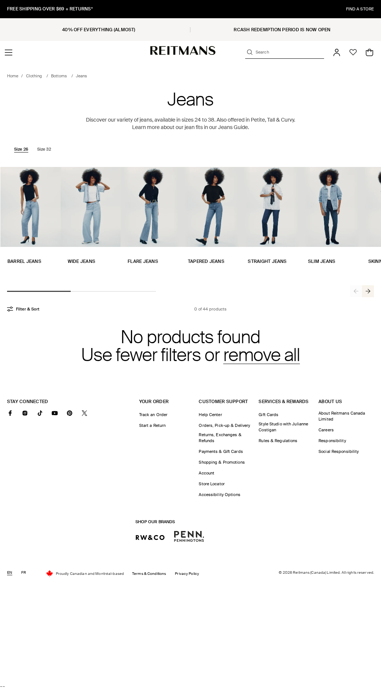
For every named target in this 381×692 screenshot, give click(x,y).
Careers (326, 429)
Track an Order (153, 414)
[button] (8, 52)
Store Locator (211, 483)
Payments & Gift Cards (221, 451)
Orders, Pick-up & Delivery (224, 425)
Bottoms (59, 75)
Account (206, 473)
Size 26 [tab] (21, 149)
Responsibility (332, 440)
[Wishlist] (353, 52)
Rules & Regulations (278, 440)
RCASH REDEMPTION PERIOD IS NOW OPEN (282, 29)
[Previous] (356, 291)
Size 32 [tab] (44, 149)
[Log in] (336, 52)
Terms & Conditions (149, 573)
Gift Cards (268, 414)
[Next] (368, 291)
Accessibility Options (219, 494)
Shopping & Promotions (221, 462)
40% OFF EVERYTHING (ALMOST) (98, 29)
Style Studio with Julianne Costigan (283, 426)
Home (12, 75)
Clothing (35, 75)
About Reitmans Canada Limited (341, 416)
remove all (261, 355)
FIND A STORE (360, 9)
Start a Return (152, 425)
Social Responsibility (338, 451)
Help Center (210, 414)
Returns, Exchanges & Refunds (220, 437)
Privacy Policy (187, 573)
